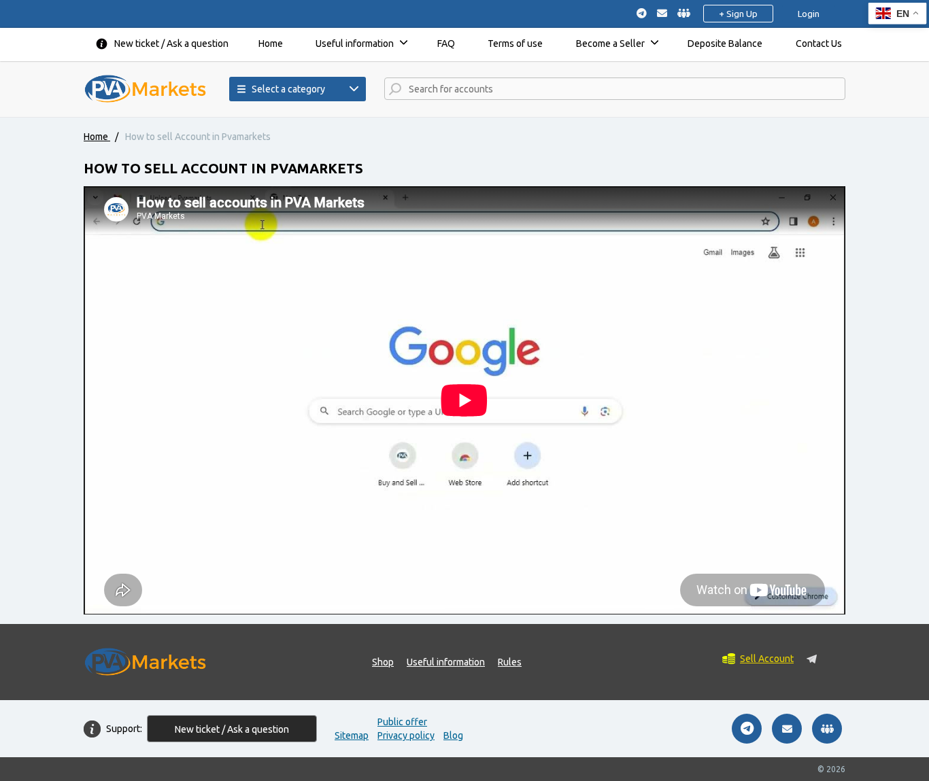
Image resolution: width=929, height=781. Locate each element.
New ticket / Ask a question (171, 43)
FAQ (446, 43)
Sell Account (767, 658)
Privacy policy (406, 735)
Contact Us (819, 43)
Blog (453, 735)
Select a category (288, 89)
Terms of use (515, 43)
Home (270, 43)
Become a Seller (610, 43)
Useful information (355, 43)
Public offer (402, 721)
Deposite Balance (725, 43)
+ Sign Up (738, 13)
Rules (510, 662)
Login (809, 13)
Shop (383, 662)
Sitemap (352, 735)
